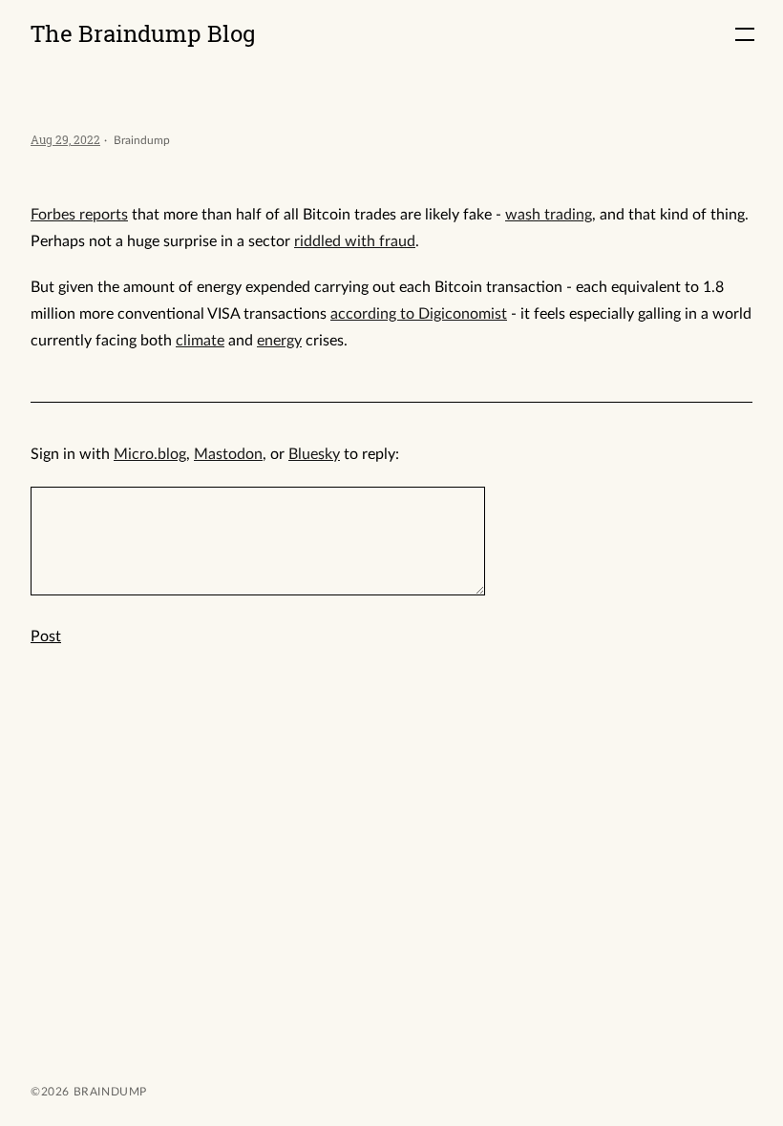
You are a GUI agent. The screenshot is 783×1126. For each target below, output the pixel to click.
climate (200, 340)
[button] (745, 34)
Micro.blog (150, 454)
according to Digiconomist (418, 314)
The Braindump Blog (143, 33)
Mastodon (228, 454)
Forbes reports (79, 214)
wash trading (548, 214)
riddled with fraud (354, 241)
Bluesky (314, 454)
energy (279, 340)
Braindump (108, 1091)
